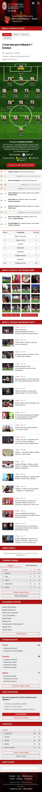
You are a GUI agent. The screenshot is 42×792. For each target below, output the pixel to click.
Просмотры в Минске (10, 659)
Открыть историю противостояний (21, 165)
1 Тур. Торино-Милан (8, 615)
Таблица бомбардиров (21, 596)
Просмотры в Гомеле (10, 662)
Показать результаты (21, 718)
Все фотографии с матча (11, 315)
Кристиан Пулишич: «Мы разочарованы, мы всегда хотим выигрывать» (25, 368)
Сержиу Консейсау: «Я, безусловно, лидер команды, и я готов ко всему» (26, 392)
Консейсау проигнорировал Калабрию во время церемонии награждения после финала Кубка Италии (27, 417)
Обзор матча (25, 34)
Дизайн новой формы (9, 607)
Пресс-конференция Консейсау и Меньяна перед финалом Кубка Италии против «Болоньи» (27, 515)
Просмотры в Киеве (10, 676)
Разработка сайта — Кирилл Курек (21, 789)
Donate (12, 779)
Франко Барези (7, 618)
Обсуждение (7, 38)
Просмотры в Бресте (10, 667)
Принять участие (21, 756)
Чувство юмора (7, 630)
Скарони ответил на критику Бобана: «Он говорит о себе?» (26, 428)
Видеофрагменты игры (30, 315)
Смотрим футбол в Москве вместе (12, 624)
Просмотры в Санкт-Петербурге (13, 651)
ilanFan (15, 4)
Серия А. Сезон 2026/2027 (10, 613)
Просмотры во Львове (11, 678)
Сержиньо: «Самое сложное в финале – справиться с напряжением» (27, 489)
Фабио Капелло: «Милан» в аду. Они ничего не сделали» (26, 343)
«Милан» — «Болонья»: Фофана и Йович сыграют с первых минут (27, 453)
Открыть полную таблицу (21, 592)
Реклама (12, 776)
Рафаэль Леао (6, 627)
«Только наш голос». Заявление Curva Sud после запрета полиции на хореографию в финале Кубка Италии (27, 441)
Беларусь (5, 656)
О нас (18, 776)
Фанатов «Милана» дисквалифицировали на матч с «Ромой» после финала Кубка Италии (26, 331)
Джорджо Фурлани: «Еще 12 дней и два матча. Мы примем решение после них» (27, 380)
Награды (19, 779)
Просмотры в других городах (21, 686)
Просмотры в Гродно (10, 665)
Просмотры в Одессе (10, 681)
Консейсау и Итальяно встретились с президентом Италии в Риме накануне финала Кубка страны (27, 528)
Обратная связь (28, 776)
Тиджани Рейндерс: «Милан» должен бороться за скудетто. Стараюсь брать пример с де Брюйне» (27, 466)
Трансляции (28, 779)
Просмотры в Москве (10, 648)
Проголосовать (21, 714)
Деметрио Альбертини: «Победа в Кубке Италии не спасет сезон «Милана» (27, 477)
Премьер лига (6, 621)
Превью (15, 34)
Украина (5, 673)
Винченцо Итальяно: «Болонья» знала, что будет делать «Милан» (27, 355)
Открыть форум (21, 633)
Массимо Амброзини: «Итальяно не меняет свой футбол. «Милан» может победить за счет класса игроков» (26, 540)
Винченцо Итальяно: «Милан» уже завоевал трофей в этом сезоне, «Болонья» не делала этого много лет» (27, 502)
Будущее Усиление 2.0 (9, 610)
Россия (5, 645)
